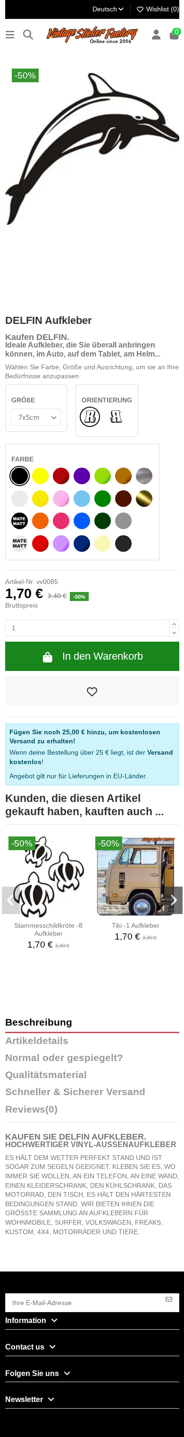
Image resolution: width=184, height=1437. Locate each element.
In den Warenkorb (102, 656)
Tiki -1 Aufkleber (135, 925)
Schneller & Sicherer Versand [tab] (75, 1092)
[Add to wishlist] (92, 690)
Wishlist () (161, 9)
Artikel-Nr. (19, 581)
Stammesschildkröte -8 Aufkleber (48, 929)
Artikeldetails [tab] (36, 1041)
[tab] (92, 1112)
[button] (11, 900)
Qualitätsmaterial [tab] (46, 1075)
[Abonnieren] (169, 1299)
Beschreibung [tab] (38, 1023)
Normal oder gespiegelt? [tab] (64, 1058)
